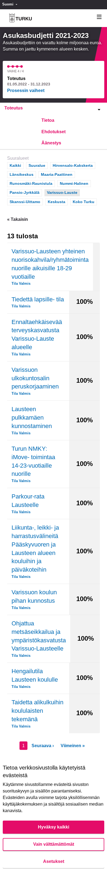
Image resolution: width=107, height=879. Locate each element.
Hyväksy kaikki (53, 827)
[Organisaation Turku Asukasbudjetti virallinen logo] (20, 18)
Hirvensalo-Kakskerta (73, 165)
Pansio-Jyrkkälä (25, 192)
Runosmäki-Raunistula (31, 183)
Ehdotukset (53, 131)
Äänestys (51, 143)
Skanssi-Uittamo (25, 202)
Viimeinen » (73, 745)
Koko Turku (83, 202)
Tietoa (47, 120)
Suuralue (37, 165)
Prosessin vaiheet (25, 90)
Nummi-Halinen (74, 183)
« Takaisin (17, 219)
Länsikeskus (21, 174)
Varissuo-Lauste (62, 192)
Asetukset (53, 861)
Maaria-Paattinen (56, 174)
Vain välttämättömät (53, 844)
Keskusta (56, 202)
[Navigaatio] (99, 17)
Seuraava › (43, 745)
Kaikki (15, 165)
